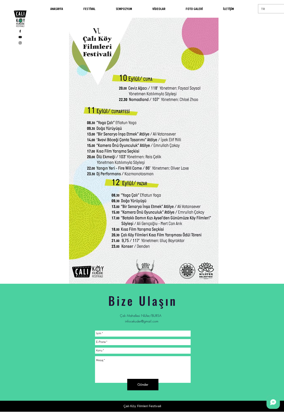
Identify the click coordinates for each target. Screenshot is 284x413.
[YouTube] (20, 37)
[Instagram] (20, 43)
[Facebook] (20, 31)
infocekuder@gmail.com (141, 321)
